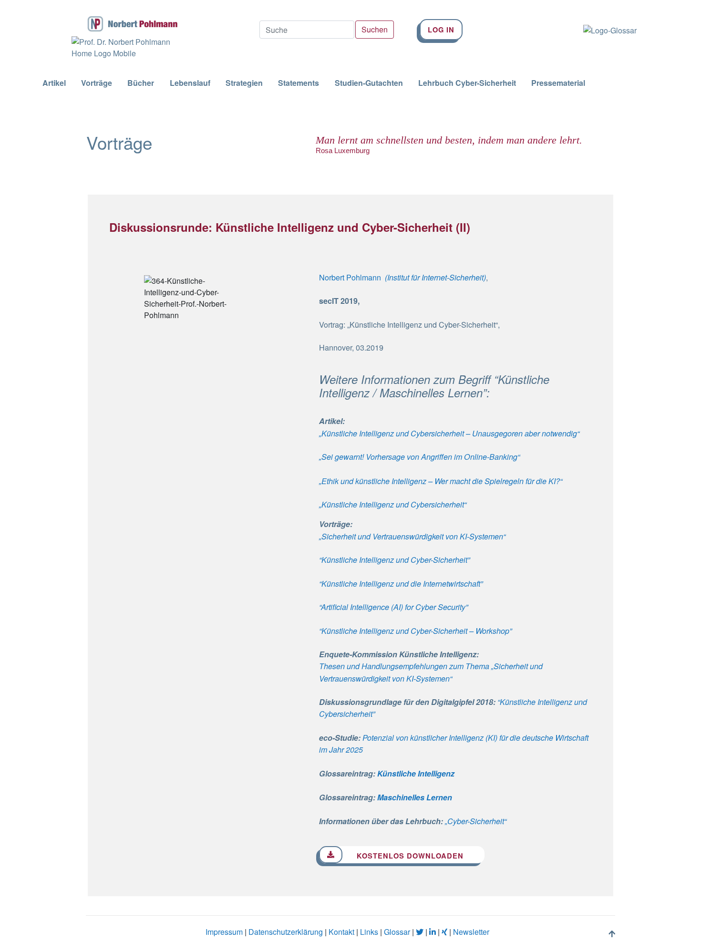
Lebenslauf (190, 83)
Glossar (397, 931)
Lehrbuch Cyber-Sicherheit (467, 83)
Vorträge (96, 83)
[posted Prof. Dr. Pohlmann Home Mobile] (121, 47)
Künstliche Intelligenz (415, 773)
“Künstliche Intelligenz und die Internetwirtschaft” (401, 583)
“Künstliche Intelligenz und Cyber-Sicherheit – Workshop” (415, 630)
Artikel (54, 83)
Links (369, 931)
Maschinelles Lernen (414, 797)
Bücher (140, 83)
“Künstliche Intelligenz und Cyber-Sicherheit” (394, 559)
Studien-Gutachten (369, 83)
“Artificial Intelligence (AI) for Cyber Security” (393, 606)
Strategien (244, 83)
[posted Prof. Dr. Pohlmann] (121, 18)
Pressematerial (558, 83)
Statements (298, 83)
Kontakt (341, 931)
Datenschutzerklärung (285, 931)
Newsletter (471, 931)
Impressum (224, 931)
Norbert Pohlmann (350, 277)
